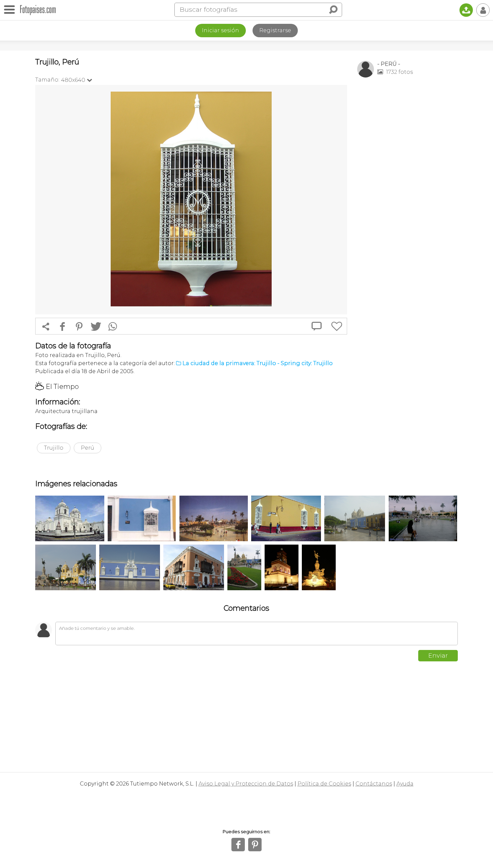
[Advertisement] (407, 188)
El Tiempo (57, 387)
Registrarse (275, 30)
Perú (87, 448)
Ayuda (405, 783)
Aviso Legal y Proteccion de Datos (246, 783)
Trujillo (53, 448)
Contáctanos (373, 783)
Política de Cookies (324, 783)
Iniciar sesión (220, 30)
